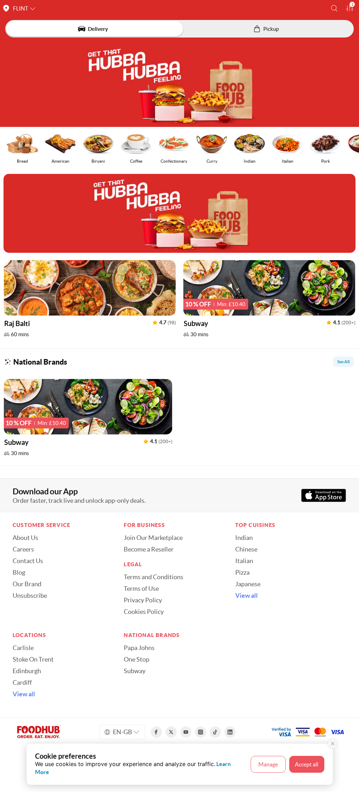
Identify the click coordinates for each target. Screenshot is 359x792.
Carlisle (23, 647)
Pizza (242, 572)
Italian (244, 560)
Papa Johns (139, 647)
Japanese (247, 584)
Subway (134, 671)
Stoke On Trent (33, 659)
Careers (23, 549)
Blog (19, 572)
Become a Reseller (149, 549)
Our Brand (27, 584)
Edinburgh (27, 671)
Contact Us (28, 560)
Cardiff (22, 682)
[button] (334, 8)
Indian (244, 537)
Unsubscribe (30, 595)
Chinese (246, 549)
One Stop (136, 659)
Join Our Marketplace (153, 537)
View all (246, 595)
